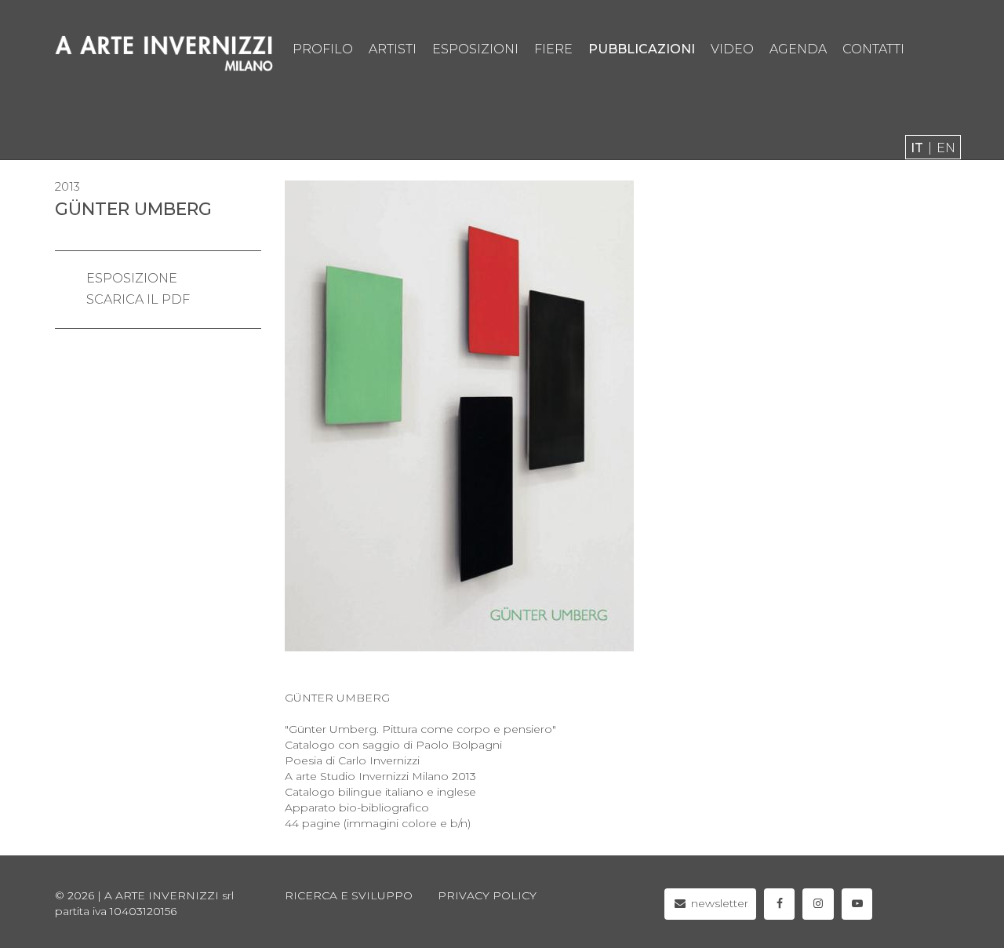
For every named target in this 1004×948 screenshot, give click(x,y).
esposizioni (475, 49)
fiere (553, 49)
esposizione (131, 278)
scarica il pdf (138, 299)
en (946, 147)
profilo (323, 49)
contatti (873, 49)
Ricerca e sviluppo (349, 895)
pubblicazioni (641, 49)
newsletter (718, 903)
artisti (393, 49)
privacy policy (487, 895)
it (917, 147)
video (732, 49)
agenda (798, 49)
